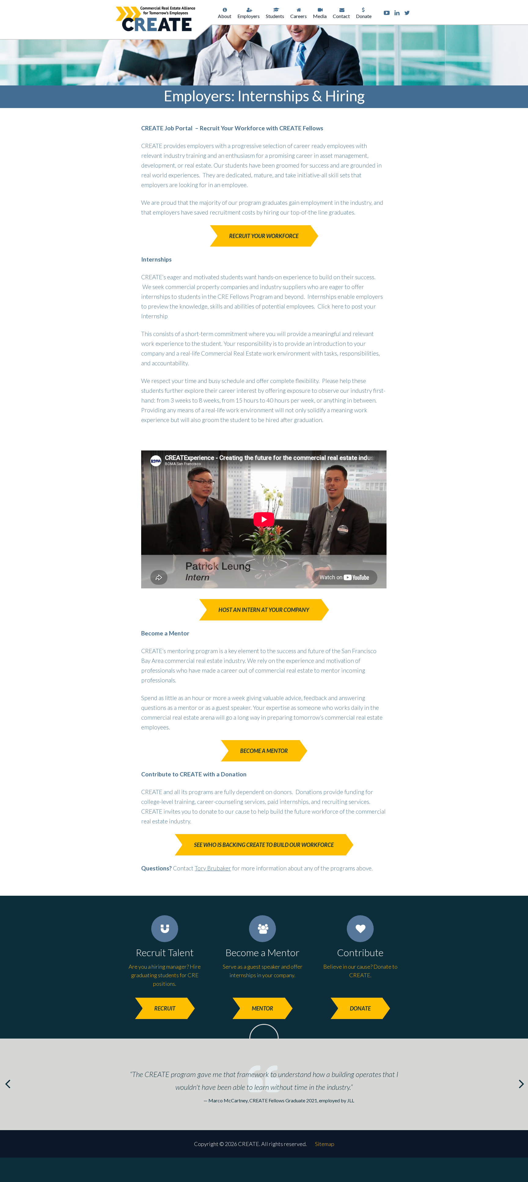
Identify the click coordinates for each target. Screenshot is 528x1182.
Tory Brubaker (213, 868)
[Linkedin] (396, 12)
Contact (341, 16)
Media (320, 16)
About (224, 16)
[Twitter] (407, 12)
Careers (298, 16)
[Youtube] (387, 12)
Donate (364, 16)
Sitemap (324, 1143)
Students (275, 16)
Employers (248, 16)
